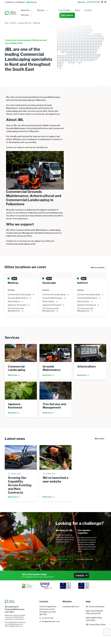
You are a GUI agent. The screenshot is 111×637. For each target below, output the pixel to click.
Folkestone (36, 23)
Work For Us (31, 2)
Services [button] (25, 15)
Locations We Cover (24, 23)
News (77, 10)
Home (7, 23)
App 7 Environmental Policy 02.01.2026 (94, 612)
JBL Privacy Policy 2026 (95, 625)
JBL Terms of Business (95, 607)
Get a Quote (67, 15)
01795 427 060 (93, 2)
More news (99, 439)
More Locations (97, 267)
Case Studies (64, 10)
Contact (88, 10)
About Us (13, 23)
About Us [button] (25, 10)
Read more (12, 375)
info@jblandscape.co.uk (50, 621)
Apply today (62, 559)
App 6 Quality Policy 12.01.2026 (94, 619)
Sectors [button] (40, 10)
